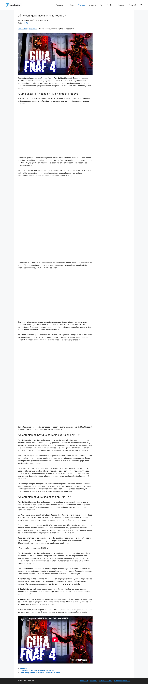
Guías (72, 5)
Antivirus (121, 5)
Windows (59, 5)
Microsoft (92, 5)
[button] (141, 5)
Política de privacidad (122, 681)
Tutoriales (81, 5)
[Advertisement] (55, 121)
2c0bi (25, 23)
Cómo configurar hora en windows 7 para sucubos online (40, 672)
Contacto (93, 681)
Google (109, 5)
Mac (101, 5)
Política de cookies (105, 681)
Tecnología (132, 5)
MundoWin (22, 29)
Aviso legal (84, 681)
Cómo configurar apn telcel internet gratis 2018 (37, 670)
